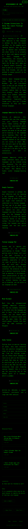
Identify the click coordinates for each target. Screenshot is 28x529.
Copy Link (5, 417)
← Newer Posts (8, 510)
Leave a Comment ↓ (8, 501)
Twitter (5, 403)
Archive (15, 521)
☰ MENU (4, 10)
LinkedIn (5, 410)
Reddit (4, 413)
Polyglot (5, 325)
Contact (21, 521)
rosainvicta (5, 481)
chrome (4, 19)
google (10, 19)
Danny (3, 488)
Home (3, 13)
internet (16, 19)
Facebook (5, 406)
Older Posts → (19, 510)
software (22, 19)
